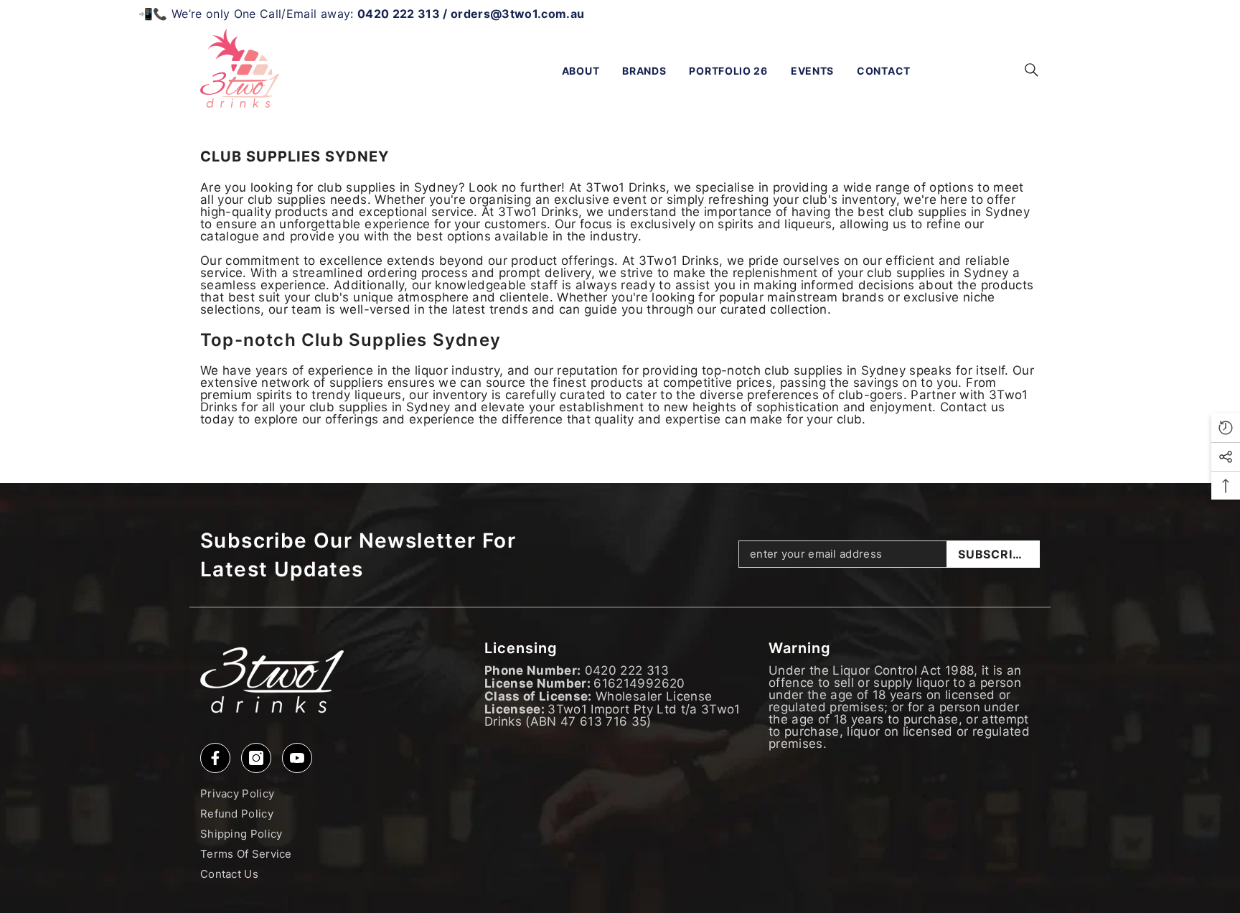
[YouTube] (297, 758)
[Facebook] (215, 758)
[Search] (1031, 69)
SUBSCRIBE (993, 554)
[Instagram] (256, 758)
